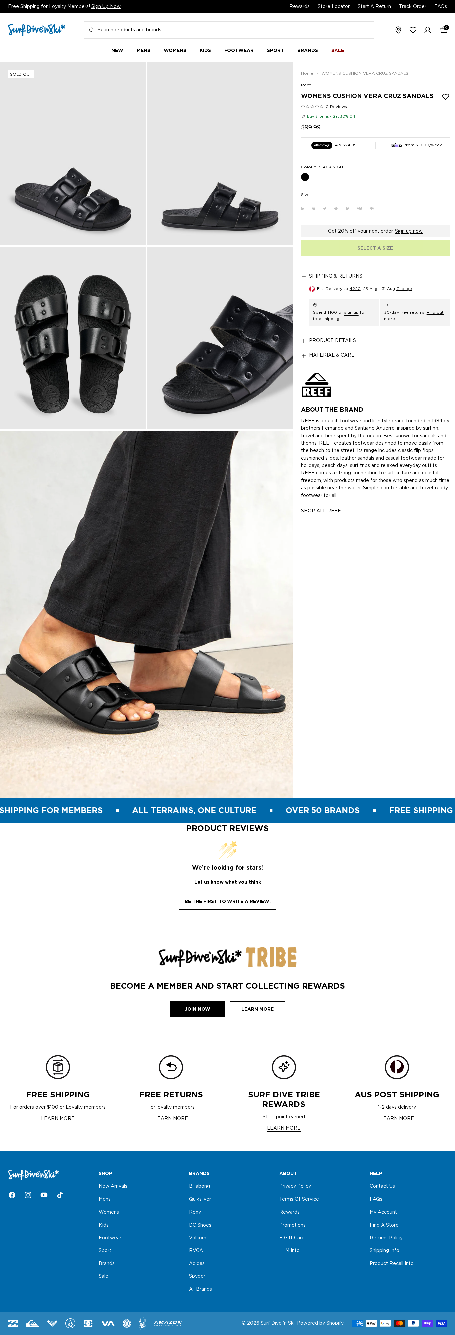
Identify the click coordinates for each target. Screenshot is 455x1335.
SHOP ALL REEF (321, 511)
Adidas (197, 1263)
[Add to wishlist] (446, 97)
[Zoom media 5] (146, 614)
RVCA (196, 1251)
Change (404, 289)
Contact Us (382, 1186)
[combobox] (229, 30)
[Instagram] (28, 1195)
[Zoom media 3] (73, 338)
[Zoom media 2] (220, 153)
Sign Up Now (106, 6)
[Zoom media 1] (73, 153)
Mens (105, 1199)
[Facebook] (12, 1195)
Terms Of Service (299, 1199)
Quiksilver (200, 1199)
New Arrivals (113, 1186)
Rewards (299, 6)
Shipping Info (384, 1251)
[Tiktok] (60, 1195)
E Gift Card (292, 1238)
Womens (109, 1212)
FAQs (440, 6)
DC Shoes (200, 1225)
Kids (104, 1225)
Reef (306, 85)
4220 (355, 289)
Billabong (199, 1186)
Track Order (412, 6)
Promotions (292, 1225)
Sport (105, 1251)
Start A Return (374, 6)
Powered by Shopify (320, 1323)
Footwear (110, 1238)
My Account (383, 1212)
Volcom (197, 1238)
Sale (103, 1276)
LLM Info (289, 1251)
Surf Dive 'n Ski (278, 1323)
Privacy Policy (295, 1186)
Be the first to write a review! (228, 901)
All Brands (200, 1289)
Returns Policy (386, 1238)
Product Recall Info (392, 1263)
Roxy (195, 1212)
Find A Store (384, 1225)
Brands (107, 1263)
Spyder (197, 1276)
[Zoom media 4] (220, 338)
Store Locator (334, 6)
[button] (427, 30)
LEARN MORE (58, 1118)
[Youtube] (44, 1195)
